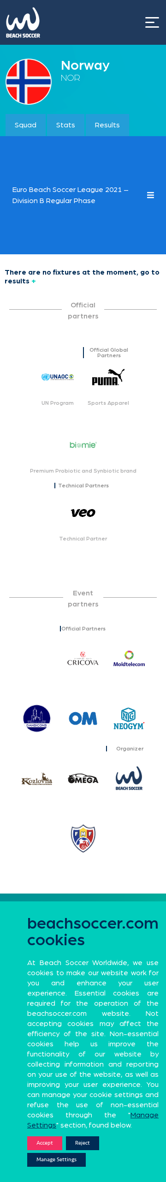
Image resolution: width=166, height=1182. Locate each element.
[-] (36, 658)
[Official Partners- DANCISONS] (36, 718)
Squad (25, 125)
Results (107, 125)
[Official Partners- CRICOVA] (83, 658)
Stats (65, 125)
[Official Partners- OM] (83, 718)
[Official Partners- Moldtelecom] (129, 658)
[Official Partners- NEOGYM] (129, 718)
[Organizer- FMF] (83, 838)
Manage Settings (56, 1159)
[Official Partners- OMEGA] (83, 778)
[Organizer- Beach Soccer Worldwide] (129, 778)
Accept (44, 1143)
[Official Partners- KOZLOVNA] (36, 778)
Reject (82, 1143)
